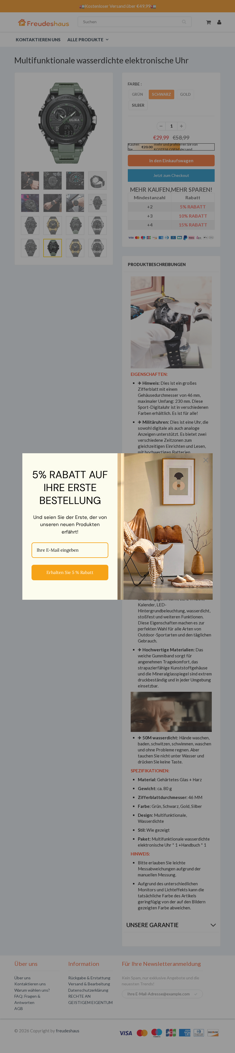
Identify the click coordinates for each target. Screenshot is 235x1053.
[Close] (206, 460)
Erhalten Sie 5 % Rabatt (69, 572)
